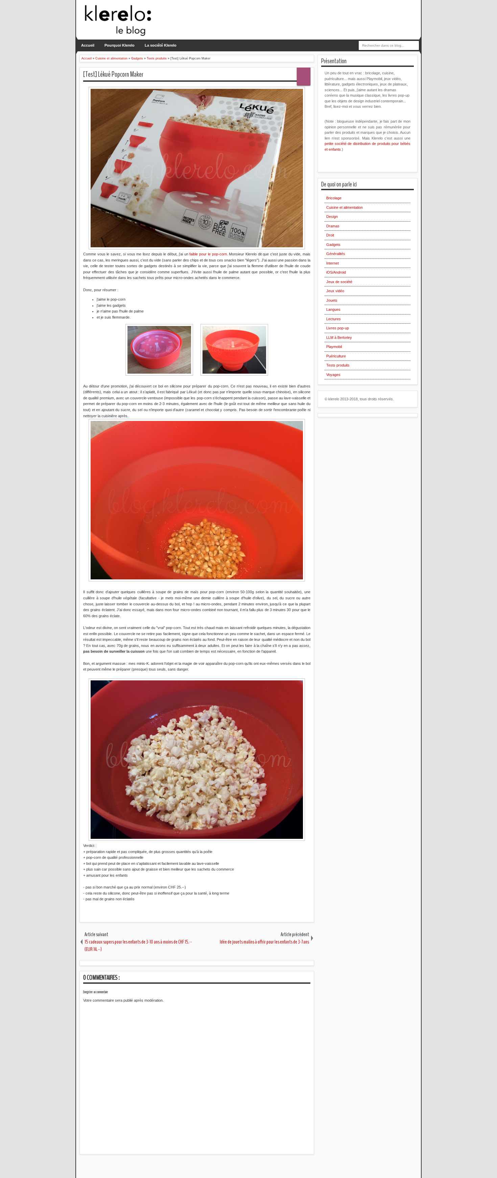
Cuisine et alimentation (344, 207)
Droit (330, 235)
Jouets (331, 300)
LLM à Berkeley (339, 337)
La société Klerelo (160, 45)
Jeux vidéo (335, 291)
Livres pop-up (337, 328)
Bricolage (333, 198)
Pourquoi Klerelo (119, 45)
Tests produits (338, 365)
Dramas (332, 226)
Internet (332, 263)
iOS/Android (336, 272)
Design (332, 217)
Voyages (333, 375)
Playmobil (334, 347)
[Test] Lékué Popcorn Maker (113, 74)
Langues (333, 309)
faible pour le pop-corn (208, 254)
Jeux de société (339, 282)
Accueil (87, 45)
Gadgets (333, 245)
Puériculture (336, 356)
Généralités (335, 254)
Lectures (333, 319)
